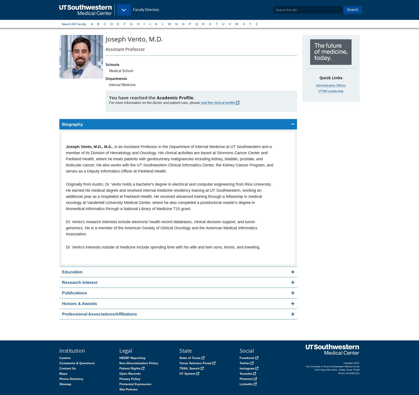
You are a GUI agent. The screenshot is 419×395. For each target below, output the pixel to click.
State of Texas (190, 358)
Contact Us (67, 368)
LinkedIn (246, 384)
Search (352, 10)
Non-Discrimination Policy (138, 363)
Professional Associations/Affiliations (99, 314)
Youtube (246, 373)
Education (72, 272)
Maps (63, 373)
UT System (187, 373)
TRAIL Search (189, 368)
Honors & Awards (79, 303)
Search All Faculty (74, 24)
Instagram (247, 368)
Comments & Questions (77, 363)
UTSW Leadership (330, 91)
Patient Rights (130, 368)
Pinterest (246, 379)
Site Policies (128, 389)
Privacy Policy (129, 379)
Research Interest (79, 282)
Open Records (130, 373)
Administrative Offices (331, 85)
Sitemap (65, 384)
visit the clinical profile (218, 103)
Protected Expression (135, 384)
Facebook (247, 358)
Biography (72, 124)
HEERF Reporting (132, 358)
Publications (74, 293)
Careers (65, 358)
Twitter (245, 363)
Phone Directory (71, 379)
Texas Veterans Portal (195, 363)
